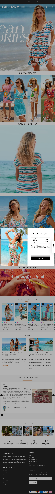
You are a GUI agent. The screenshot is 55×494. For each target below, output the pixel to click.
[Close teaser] (54, 241)
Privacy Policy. (34, 248)
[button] (53, 247)
